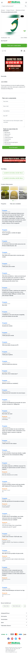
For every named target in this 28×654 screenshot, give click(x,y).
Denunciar (24, 50)
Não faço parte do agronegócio (11, 142)
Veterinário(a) (8, 144)
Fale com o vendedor (15, 203)
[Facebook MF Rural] (8, 639)
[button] (25, 6)
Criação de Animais (9, 137)
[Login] (26, 2)
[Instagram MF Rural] (19, 639)
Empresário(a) (8, 139)
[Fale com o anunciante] (3, 51)
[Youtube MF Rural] (12, 639)
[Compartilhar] (5, 51)
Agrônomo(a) (7, 134)
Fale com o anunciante (14, 45)
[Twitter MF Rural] (16, 639)
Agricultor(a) (7, 132)
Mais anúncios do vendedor (22, 50)
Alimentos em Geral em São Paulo (13, 173)
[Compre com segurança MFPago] (3, 634)
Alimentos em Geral (20, 10)
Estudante (7, 140)
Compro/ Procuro (10, 10)
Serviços (3, 10)
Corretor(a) (7, 135)
